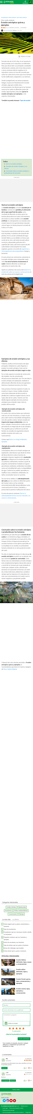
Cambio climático (11, 907)
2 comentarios (23, 27)
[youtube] (11, 1100)
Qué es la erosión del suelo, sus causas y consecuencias (16, 271)
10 (31, 1068)
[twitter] (4, 1100)
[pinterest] (14, 1100)
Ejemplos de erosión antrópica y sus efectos (15, 167)
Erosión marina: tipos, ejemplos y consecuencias (23, 991)
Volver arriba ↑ (16, 1090)
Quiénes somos (24, 1106)
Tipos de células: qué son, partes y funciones (16, 945)
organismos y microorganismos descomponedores (16, 250)
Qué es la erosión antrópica (14, 164)
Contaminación (13, 914)
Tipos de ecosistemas (10, 929)
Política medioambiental (21, 910)
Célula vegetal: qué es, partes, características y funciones (16, 925)
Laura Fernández (9, 30)
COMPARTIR (25, 3)
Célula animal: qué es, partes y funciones (15, 951)
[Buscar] (31, 2)
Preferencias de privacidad (8, 1110)
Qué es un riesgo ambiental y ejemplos (14, 440)
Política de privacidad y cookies (16, 1108)
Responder (4, 1068)
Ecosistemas (8, 910)
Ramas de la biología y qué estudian (14, 948)
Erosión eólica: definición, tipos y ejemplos (22, 972)
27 (31, 1080)
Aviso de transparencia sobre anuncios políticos (13, 1112)
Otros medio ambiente (22, 17)
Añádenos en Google (25, 57)
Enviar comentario (24, 1039)
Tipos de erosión (25, 100)
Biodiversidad (22, 907)
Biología (21, 914)
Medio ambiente (12, 17)
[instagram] (7, 1100)
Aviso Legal (5, 1108)
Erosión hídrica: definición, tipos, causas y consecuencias (23, 962)
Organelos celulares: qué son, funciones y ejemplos (15, 938)
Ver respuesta (5, 1081)
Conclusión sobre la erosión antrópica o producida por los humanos (16, 172)
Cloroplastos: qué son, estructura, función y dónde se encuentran (17, 933)
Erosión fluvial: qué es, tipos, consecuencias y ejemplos (23, 981)
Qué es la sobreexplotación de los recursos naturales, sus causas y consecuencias (16, 495)
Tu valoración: (16, 1031)
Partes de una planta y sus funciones (14, 942)
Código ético (28, 1112)
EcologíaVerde (4, 17)
